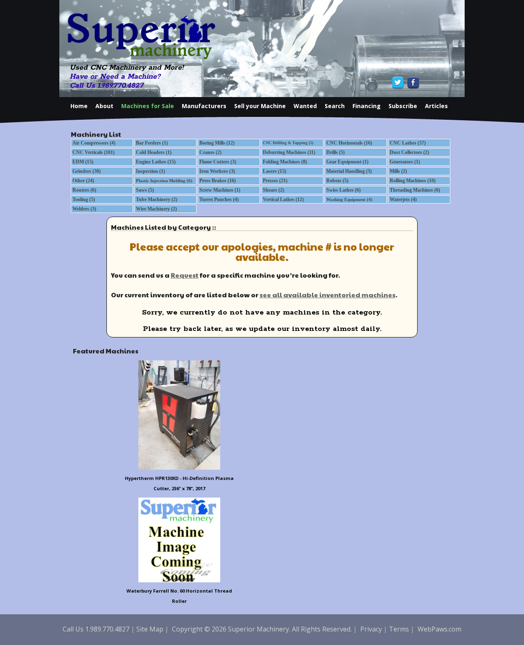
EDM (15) (82, 162)
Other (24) (83, 180)
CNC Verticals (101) (93, 152)
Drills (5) (335, 152)
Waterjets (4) (403, 199)
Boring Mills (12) (217, 143)
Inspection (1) (150, 171)
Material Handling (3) (349, 171)
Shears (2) (273, 190)
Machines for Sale (147, 106)
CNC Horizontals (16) (349, 143)
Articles (436, 106)
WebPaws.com (439, 629)
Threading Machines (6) (415, 190)
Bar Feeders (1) (152, 143)
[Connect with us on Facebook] (412, 82)
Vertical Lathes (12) (283, 199)
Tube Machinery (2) (156, 199)
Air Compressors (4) (93, 143)
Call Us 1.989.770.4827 (106, 85)
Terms (399, 629)
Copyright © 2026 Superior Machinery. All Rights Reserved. (262, 629)
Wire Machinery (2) (156, 209)
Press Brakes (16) (217, 180)
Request (185, 275)
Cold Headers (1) (154, 152)
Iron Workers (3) (217, 171)
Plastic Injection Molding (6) (164, 180)
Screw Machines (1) (219, 190)
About (104, 106)
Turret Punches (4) (219, 199)
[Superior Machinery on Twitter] (399, 82)
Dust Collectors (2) (409, 152)
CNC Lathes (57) (408, 143)
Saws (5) (145, 190)
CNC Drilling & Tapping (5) (288, 142)
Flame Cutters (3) (217, 162)
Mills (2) (398, 171)
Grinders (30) (86, 171)
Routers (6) (84, 190)
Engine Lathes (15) (156, 162)
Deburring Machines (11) (289, 152)
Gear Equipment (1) (347, 162)
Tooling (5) (83, 199)
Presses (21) (275, 180)
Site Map (149, 629)
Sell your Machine (260, 106)
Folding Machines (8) (285, 162)
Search (335, 106)
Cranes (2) (210, 152)
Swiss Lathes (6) (343, 190)
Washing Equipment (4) (349, 199)
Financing (366, 106)
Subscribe (402, 106)
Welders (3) (84, 209)
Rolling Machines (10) (413, 180)
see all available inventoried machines (327, 294)
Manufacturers (204, 106)
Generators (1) (405, 162)
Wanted (305, 106)
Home (79, 106)
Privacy (371, 629)
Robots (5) (337, 180)
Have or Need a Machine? (115, 76)
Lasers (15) (274, 171)
